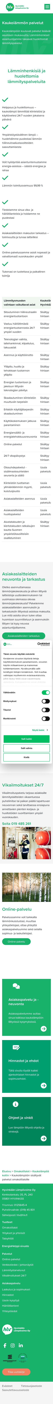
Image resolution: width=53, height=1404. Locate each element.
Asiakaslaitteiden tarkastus (24, 636)
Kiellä (26, 757)
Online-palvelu (16, 941)
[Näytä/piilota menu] (47, 6)
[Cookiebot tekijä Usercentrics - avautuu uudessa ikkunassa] (38, 644)
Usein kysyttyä (10, 1300)
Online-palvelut (11, 1259)
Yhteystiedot (9, 1311)
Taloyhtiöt (8, 1238)
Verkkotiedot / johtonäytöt (17, 1265)
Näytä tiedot (38, 730)
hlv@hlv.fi (22, 1215)
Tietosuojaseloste (31, 1386)
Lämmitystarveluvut (13, 1270)
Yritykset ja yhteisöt (13, 1233)
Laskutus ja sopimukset (16, 1289)
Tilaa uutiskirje (16, 1372)
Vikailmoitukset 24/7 (14, 1275)
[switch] (46, 701)
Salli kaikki (26, 739)
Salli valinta (26, 748)
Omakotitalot (22, 1171)
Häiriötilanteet (10, 1305)
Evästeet (7, 1386)
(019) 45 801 (27, 1210)
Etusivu (6, 1171)
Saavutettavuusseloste (15, 1390)
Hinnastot (8, 1295)
